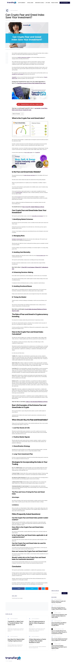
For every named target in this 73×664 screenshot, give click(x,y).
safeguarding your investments (37, 216)
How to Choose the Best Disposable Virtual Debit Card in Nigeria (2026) (59, 647)
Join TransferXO (64, 2)
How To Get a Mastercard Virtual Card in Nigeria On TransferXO (59, 639)
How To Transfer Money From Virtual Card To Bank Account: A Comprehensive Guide (59, 632)
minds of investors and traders (29, 175)
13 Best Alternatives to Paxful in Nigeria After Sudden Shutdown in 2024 (37, 640)
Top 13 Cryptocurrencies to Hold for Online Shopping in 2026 (37, 623)
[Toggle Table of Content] (21, 114)
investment (19, 196)
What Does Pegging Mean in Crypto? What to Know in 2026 (58, 608)
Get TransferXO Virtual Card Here (30, 104)
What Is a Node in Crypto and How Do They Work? (58, 601)
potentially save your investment (17, 74)
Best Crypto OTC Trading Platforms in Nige (32, 207)
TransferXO (14, 77)
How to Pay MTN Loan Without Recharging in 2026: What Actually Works (58, 624)
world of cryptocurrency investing (24, 57)
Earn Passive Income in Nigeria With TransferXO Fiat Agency (31, 83)
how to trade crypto (28, 152)
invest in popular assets (41, 255)
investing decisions (19, 192)
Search (64, 593)
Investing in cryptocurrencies (17, 239)
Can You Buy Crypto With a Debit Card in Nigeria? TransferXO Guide (29, 109)
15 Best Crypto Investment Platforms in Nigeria (36, 401)
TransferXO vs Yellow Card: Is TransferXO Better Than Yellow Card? (15, 623)
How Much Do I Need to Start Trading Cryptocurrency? (16, 640)
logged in (16, 598)
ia (43, 207)
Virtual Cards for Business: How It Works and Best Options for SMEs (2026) (59, 616)
